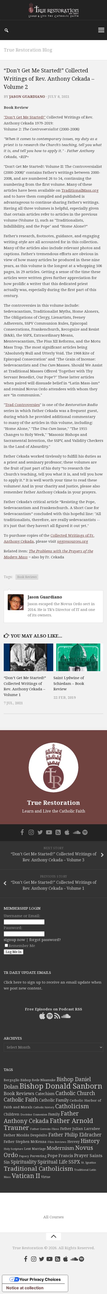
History (90, 1141)
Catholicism (72, 1106)
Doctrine (26, 1114)
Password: (13, 928)
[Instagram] (31, 832)
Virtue (45, 1177)
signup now (14, 940)
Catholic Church (75, 1093)
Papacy (24, 1156)
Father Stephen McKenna (25, 1142)
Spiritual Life (52, 1162)
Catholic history (43, 1107)
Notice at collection (25, 1287)
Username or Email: (22, 916)
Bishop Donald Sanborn (60, 1086)
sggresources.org (72, 541)
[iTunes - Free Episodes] (67, 832)
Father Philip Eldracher (75, 1135)
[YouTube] (49, 832)
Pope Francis (60, 1155)
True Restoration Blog (28, 50)
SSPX (74, 1162)
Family (54, 1114)
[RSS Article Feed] (58, 832)
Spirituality (24, 1162)
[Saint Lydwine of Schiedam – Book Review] (78, 657)
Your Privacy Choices (40, 1279)
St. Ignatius (88, 1162)
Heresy (73, 1142)
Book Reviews (27, 577)
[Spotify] (85, 832)
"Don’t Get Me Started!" (25, 117)
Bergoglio (11, 1080)
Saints (96, 1155)
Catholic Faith (21, 1100)
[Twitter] (40, 832)
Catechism (44, 1094)
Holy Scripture (13, 1149)
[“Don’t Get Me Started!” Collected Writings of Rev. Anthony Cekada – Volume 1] (28, 657)
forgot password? (45, 940)
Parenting (38, 1156)
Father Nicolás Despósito (25, 1135)
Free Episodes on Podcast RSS (53, 1009)
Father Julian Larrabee (80, 1129)
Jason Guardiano (27, 97)
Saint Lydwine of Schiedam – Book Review (69, 683)
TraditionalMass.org (80, 190)
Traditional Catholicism (38, 1168)
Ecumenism (40, 1114)
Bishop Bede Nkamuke (37, 1080)
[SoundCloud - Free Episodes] (76, 832)
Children (11, 1114)
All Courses (53, 1217)
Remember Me (22, 945)
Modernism (60, 1148)
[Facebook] (22, 832)
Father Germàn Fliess (44, 1129)
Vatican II (26, 1175)
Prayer (81, 1155)
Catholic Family (54, 1100)
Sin (7, 1162)
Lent (27, 1149)
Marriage (39, 1149)
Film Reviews (57, 1142)
